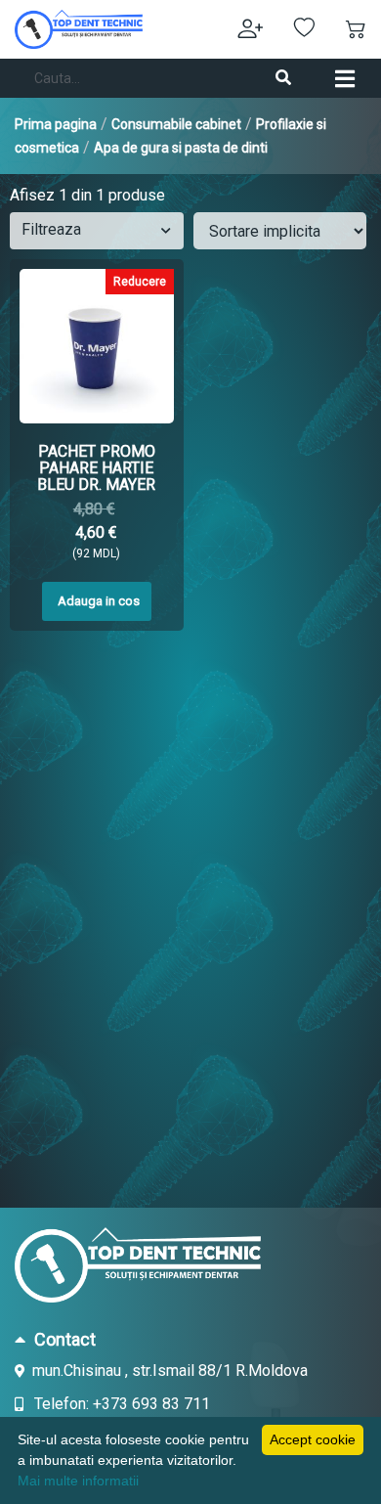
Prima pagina (56, 124)
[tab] (190, 1338)
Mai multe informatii (78, 1480)
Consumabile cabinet (176, 124)
